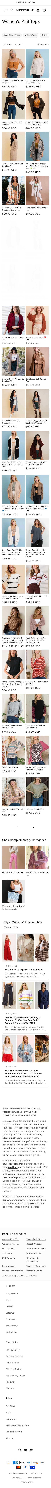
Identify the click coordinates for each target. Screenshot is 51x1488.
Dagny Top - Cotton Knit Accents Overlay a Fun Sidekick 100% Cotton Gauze (36, 553)
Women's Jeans (11, 872)
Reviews (10, 1382)
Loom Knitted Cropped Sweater (11, 123)
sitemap (10, 1438)
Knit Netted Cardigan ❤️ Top (36, 338)
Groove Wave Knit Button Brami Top (12, 82)
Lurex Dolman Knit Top (35, 809)
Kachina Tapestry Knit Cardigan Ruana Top (11, 209)
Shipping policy (27, 1482)
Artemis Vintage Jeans (13, 1275)
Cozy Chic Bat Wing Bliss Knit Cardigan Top (36, 123)
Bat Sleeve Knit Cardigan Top (36, 380)
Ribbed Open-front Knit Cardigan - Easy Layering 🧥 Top (13, 508)
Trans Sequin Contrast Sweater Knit (35, 727)
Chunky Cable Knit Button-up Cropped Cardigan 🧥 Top (37, 508)
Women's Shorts (34, 1271)
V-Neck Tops (31, 35)
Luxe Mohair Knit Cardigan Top (37, 209)
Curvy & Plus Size (10, 1239)
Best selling (11, 1332)
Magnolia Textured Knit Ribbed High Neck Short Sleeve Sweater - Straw (12, 640)
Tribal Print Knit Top (10, 767)
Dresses (10, 1306)
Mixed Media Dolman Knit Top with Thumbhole (37, 768)
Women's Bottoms (10, 1244)
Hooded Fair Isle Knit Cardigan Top (11, 422)
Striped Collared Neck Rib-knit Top (37, 597)
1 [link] (17, 827)
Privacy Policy (13, 1350)
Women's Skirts (33, 1253)
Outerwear (11, 1319)
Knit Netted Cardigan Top (13, 296)
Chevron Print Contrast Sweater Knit (12, 727)
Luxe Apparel (8, 1266)
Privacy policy (19, 1478)
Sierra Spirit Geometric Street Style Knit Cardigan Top (37, 298)
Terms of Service (14, 1356)
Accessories (12, 1325)
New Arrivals (8, 1248)
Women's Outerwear (37, 872)
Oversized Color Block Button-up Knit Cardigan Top (12, 464)
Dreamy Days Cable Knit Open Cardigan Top (36, 463)
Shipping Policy (13, 1369)
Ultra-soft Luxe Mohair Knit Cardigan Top (13, 380)
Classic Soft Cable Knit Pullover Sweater (35, 82)
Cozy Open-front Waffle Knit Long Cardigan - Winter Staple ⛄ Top (12, 552)
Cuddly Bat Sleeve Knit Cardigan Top (35, 253)
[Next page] (33, 827)
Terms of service (34, 1478)
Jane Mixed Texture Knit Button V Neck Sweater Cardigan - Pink (36, 640)
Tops (8, 1300)
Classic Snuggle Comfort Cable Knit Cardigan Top (36, 422)
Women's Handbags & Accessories (13, 908)
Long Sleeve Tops (12, 35)
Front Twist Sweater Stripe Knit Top (37, 683)
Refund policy (13, 1363)
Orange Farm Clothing (12, 1271)
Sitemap (10, 1388)
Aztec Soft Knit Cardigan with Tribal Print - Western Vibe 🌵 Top (37, 166)
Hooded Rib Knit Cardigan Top (13, 338)
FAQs (8, 1412)
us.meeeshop (21, 1473)
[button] (6, 10)
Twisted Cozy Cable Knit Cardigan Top (12, 165)
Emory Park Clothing (36, 1239)
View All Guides (12, 927)
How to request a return (18, 1425)
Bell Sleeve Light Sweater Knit (13, 810)
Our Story (10, 1406)
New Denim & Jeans (36, 1248)
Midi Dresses (8, 1258)
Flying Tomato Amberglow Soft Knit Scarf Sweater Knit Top (13, 684)
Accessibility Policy (15, 1375)
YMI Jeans (7, 1253)
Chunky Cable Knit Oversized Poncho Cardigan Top (10, 254)
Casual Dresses (33, 1244)
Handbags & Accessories (32, 1259)
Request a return (14, 1431)
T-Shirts (45, 35)
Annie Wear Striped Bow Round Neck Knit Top (12, 597)
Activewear (31, 1275)
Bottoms (10, 1313)
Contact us (11, 1419)
